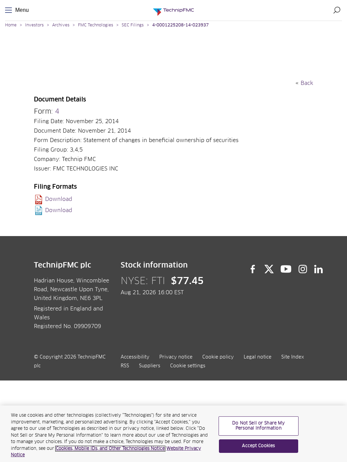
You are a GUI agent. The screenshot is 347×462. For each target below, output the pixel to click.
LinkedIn (318, 269)
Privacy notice (175, 357)
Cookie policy (218, 357)
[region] (173, 434)
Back (307, 83)
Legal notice (257, 357)
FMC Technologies (95, 25)
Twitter (269, 269)
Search (337, 10)
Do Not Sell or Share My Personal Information (258, 426)
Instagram (303, 269)
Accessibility (135, 357)
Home (11, 25)
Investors (34, 25)
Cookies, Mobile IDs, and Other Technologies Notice (110, 448)
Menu (10, 10)
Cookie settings (187, 366)
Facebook (253, 269)
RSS (125, 366)
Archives (60, 25)
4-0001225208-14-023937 (180, 25)
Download (58, 199)
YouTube (286, 269)
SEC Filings (133, 25)
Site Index (292, 357)
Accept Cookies (258, 446)
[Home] (173, 10)
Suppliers (149, 366)
